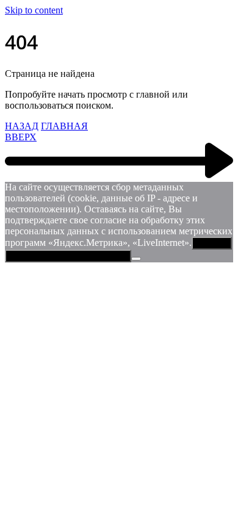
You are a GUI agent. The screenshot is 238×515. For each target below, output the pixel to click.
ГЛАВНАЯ (64, 126)
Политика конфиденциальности (68, 256)
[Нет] (136, 259)
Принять (212, 243)
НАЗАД (21, 126)
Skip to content (34, 10)
